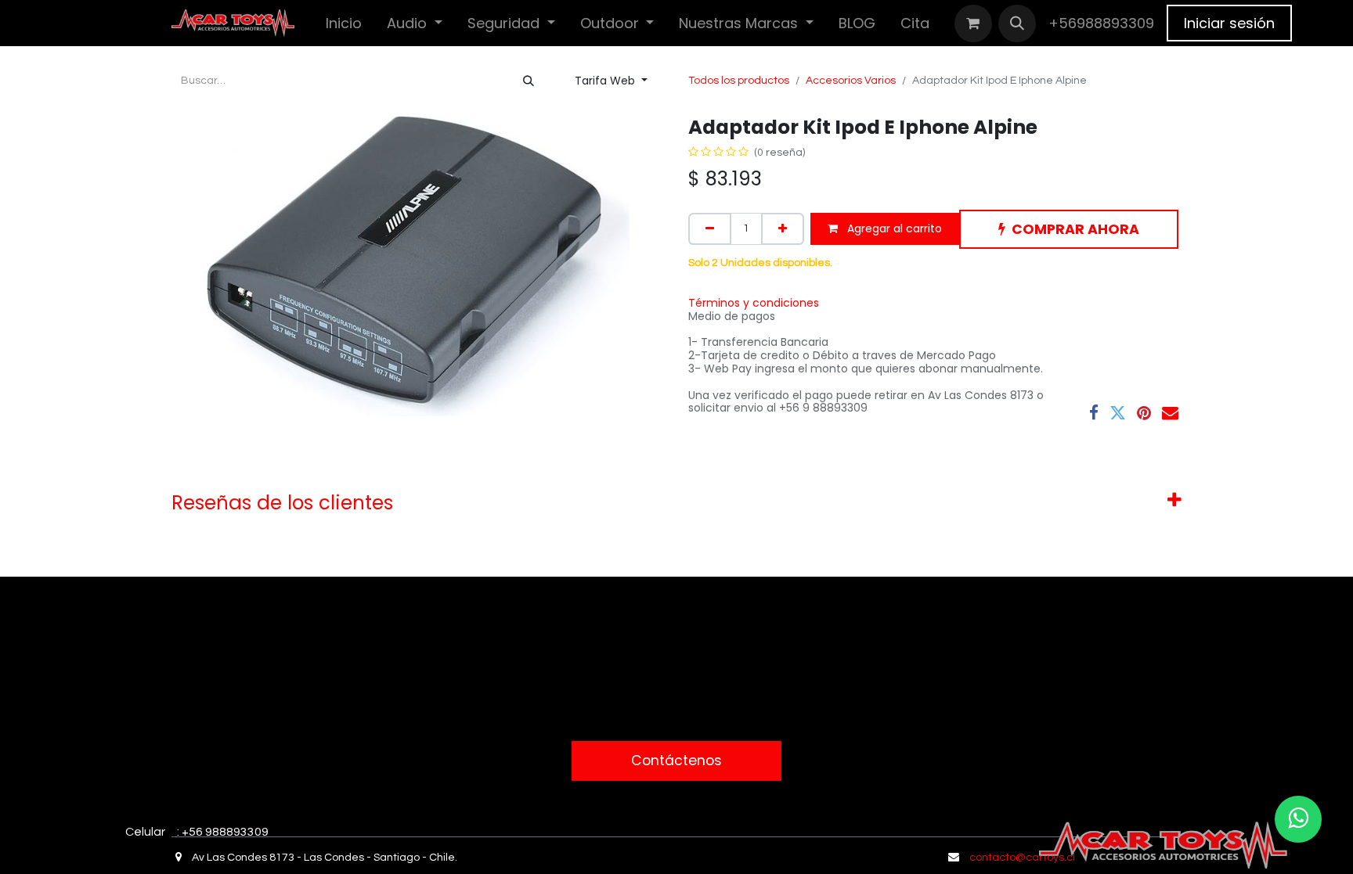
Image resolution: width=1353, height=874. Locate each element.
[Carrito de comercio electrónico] (973, 23)
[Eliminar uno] (709, 229)
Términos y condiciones (753, 303)
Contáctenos (676, 760)
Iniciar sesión (1229, 23)
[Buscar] (528, 81)
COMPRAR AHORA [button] (1075, 229)
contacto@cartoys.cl (1022, 857)
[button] (1017, 23)
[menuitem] (343, 23)
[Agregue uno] (782, 229)
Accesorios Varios (851, 80)
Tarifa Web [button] (606, 80)
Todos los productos (738, 80)
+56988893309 (1101, 23)
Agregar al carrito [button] (893, 228)
